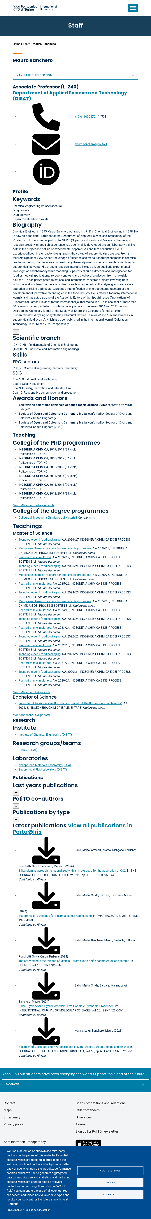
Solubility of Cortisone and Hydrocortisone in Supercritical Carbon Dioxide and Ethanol (74, 1047)
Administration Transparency (25, 1142)
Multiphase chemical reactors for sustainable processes (55, 548)
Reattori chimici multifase (35, 557)
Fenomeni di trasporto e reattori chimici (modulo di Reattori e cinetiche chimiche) (70, 703)
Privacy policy (14, 1209)
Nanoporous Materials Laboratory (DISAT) (45, 765)
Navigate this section (34, 75)
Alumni (81, 1124)
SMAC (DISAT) (28, 750)
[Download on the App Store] (88, 1144)
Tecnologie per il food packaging (40, 539)
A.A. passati (31, 692)
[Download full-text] (46, 850)
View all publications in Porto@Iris (72, 829)
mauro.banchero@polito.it (91, 144)
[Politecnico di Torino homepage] (35, 7)
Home (16, 44)
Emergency (12, 1117)
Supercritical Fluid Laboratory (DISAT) (43, 769)
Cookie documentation (37, 1209)
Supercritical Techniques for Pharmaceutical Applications (55, 916)
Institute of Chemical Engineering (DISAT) (45, 734)
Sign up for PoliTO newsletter (97, 1131)
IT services (84, 1117)
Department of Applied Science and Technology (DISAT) (70, 96)
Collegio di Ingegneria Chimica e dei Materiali (48, 517)
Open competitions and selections (101, 1103)
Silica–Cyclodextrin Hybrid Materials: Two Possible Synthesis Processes (66, 1006)
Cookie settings (110, 1170)
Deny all (110, 1182)
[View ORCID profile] (46, 171)
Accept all (110, 1194)
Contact (9, 1103)
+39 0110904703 (86, 116)
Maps (8, 1110)
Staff (26, 44)
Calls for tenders (88, 1110)
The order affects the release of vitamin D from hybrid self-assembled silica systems (74, 961)
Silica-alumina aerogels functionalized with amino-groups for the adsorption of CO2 (72, 870)
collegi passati (33, 505)
